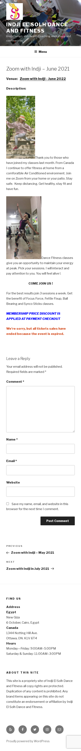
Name (12, 439)
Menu (43, 51)
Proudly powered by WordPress (28, 741)
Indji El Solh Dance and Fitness (37, 28)
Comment (15, 382)
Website (13, 482)
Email (11, 461)
